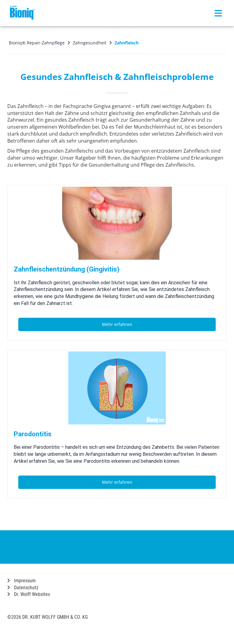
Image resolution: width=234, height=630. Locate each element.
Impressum (24, 580)
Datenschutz (25, 587)
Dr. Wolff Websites (31, 594)
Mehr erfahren (117, 324)
